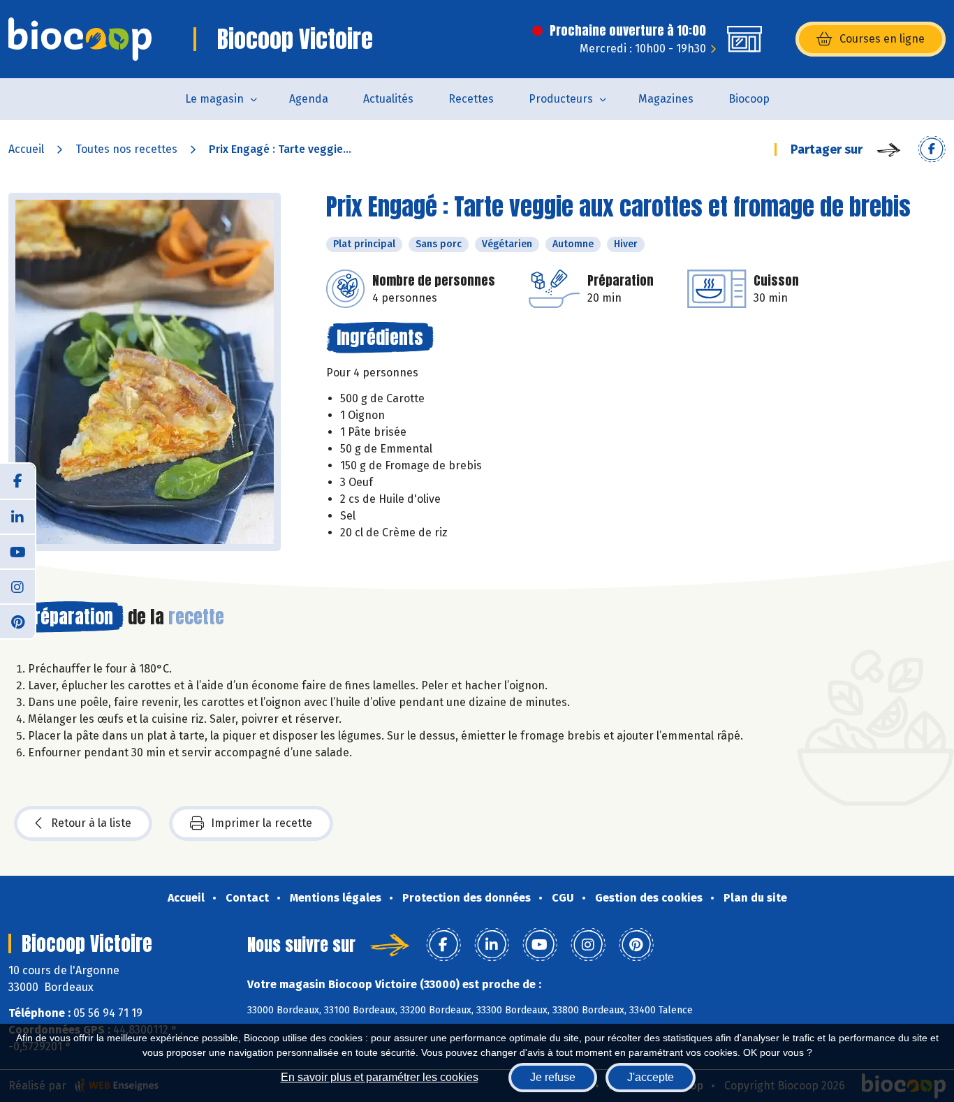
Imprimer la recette (261, 823)
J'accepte (650, 1077)
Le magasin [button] (214, 98)
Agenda (308, 98)
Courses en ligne (882, 38)
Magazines (666, 98)
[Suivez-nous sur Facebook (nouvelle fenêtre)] (17, 481)
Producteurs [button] (561, 98)
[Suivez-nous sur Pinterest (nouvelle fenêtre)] (17, 620)
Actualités (388, 98)
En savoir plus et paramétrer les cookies (379, 1077)
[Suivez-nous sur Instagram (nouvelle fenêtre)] (17, 585)
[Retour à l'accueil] (80, 39)
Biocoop (749, 98)
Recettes (471, 98)
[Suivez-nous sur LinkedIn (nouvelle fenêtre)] (17, 516)
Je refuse (552, 1077)
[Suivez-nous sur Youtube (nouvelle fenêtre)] (17, 551)
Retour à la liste (91, 823)
